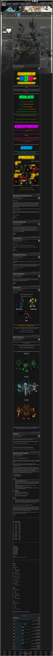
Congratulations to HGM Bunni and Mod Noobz (23, 195)
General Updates (17, 287)
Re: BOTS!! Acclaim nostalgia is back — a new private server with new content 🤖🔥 (45, 35)
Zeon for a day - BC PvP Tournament (21, 453)
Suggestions (17, 621)
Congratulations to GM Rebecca (20, 254)
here (31, 279)
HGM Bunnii (22, 203)
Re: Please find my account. (19, 647)
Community (9, 4)
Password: (4, 30)
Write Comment (37, 236)
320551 (48, 61)
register (10, 35)
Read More (32, 236)
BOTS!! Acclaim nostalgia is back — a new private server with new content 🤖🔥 (45, 41)
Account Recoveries (18, 238)
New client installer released (19, 273)
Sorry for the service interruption (20, 222)
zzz (4, 48)
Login (28, 4)
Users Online (5, 45)
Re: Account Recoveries (18, 645)
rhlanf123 (38, 645)
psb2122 (38, 647)
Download (22, 4)
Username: (4, 29)
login (7, 35)
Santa (23, 223)
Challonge (36, 508)
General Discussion (18, 628)
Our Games (5, 1)
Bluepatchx (24, 67)
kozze (5, 49)
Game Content (15, 4)
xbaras (49, 36)
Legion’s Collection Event (18, 337)
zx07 (5, 46)
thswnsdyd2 (6, 47)
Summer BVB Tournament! (19, 66)
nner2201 (38, 619)
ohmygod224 (38, 626)
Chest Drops (16, 433)
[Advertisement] (26, 21)
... (29, 615)
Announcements (17, 646)
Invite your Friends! (28, 1)
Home (3, 4)
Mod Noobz (35, 203)
